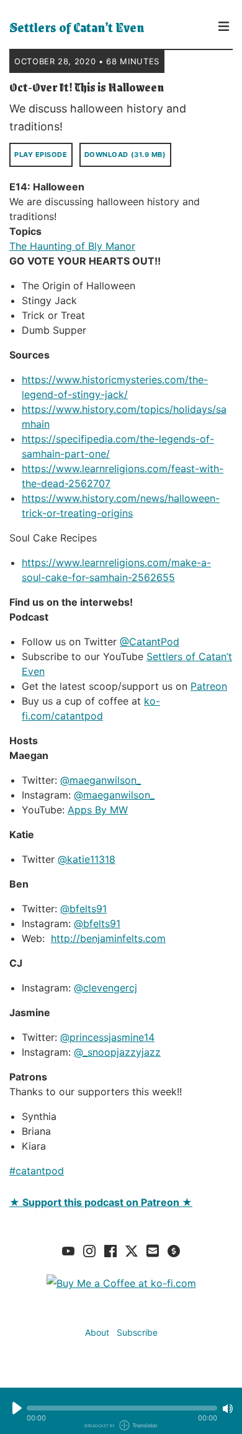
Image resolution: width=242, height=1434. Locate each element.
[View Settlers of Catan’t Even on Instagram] (89, 1250)
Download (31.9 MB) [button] (125, 154)
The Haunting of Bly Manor (72, 246)
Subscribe (137, 1332)
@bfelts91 (83, 908)
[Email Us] (152, 1250)
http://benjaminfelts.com (108, 938)
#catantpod (36, 1171)
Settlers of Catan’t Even (76, 27)
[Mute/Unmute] (228, 1409)
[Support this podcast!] (174, 1250)
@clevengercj (105, 988)
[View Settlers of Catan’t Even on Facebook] (110, 1250)
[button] (122, 1408)
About (97, 1332)
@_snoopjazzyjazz (117, 1052)
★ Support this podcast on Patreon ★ (100, 1202)
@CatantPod (149, 641)
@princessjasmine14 (107, 1037)
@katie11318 (86, 859)
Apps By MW (98, 810)
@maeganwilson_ (100, 780)
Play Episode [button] (41, 154)
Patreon (208, 686)
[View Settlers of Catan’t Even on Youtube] (68, 1250)
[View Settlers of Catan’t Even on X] (131, 1250)
